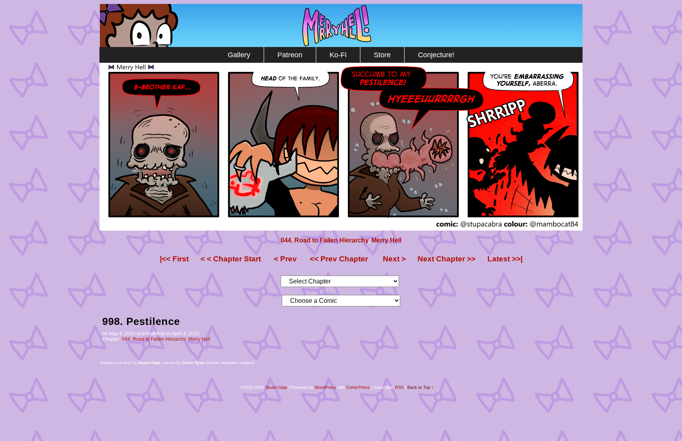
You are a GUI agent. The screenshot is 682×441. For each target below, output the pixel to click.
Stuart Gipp (276, 387)
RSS (399, 387)
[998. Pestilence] (341, 228)
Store (382, 55)
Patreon (289, 55)
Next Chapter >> (447, 259)
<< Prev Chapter (339, 259)
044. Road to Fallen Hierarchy (324, 240)
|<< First (174, 259)
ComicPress (358, 387)
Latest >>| (505, 259)
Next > (394, 259)
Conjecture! (436, 55)
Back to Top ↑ (420, 387)
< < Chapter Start (230, 259)
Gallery (239, 55)
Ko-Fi (338, 55)
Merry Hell (341, 25)
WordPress (325, 387)
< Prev (285, 259)
